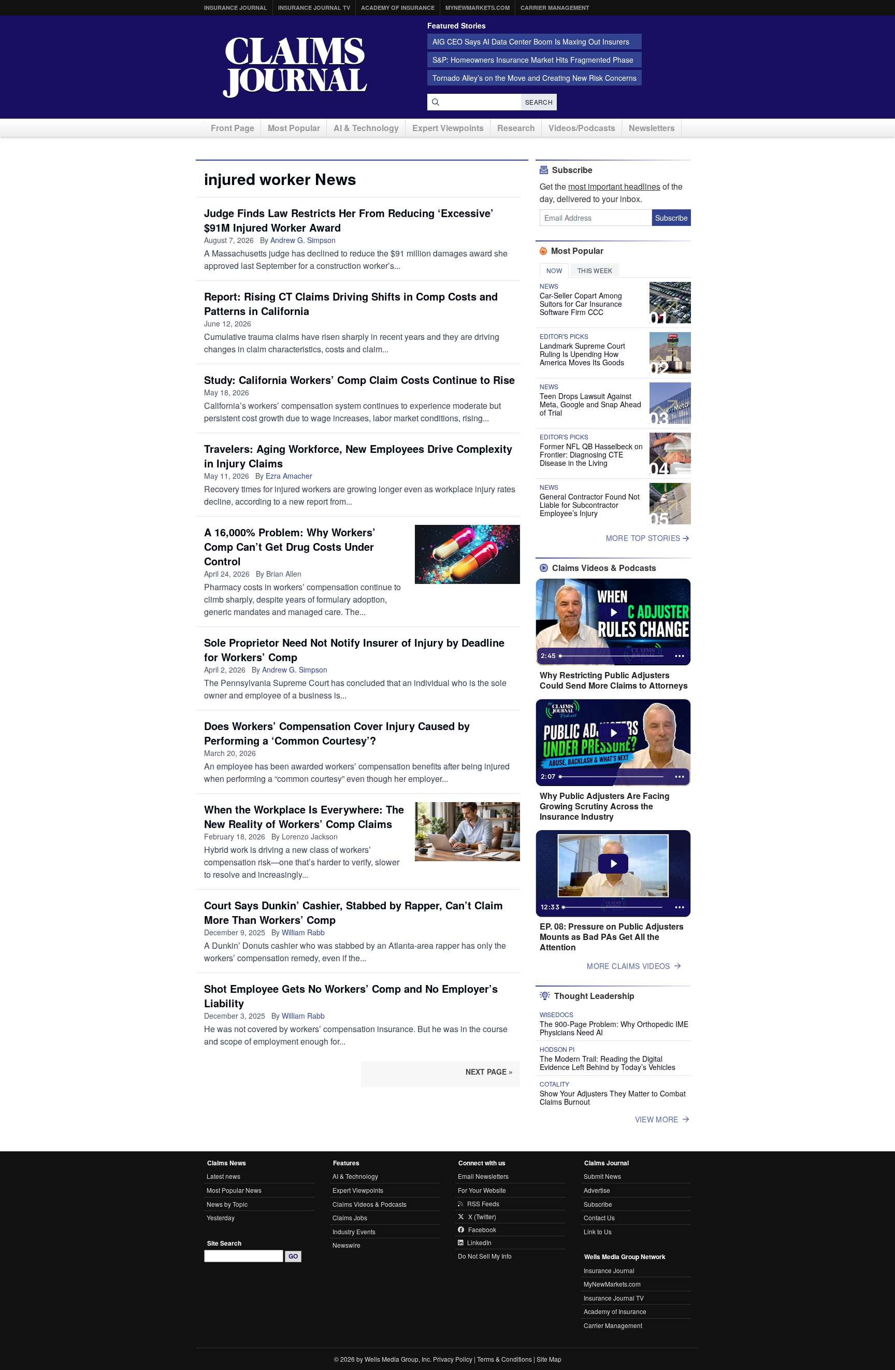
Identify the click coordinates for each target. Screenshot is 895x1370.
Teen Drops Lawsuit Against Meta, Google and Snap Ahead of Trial (590, 404)
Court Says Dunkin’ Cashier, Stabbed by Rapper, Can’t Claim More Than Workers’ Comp (353, 912)
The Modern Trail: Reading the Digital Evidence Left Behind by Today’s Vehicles (607, 1062)
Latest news (223, 1176)
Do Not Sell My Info (485, 1255)
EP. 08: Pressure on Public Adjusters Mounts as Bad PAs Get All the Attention (612, 936)
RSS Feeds (483, 1203)
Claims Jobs (350, 1217)
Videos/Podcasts (581, 128)
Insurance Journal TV (314, 7)
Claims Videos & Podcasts (370, 1204)
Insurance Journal (235, 7)
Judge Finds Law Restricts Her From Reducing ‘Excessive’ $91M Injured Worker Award (349, 220)
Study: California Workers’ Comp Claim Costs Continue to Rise (359, 379)
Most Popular (294, 128)
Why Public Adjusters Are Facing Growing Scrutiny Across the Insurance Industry (605, 806)
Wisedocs (556, 1014)
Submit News (602, 1176)
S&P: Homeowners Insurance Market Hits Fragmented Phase (532, 59)
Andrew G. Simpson (303, 240)
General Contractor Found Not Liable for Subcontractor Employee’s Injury (590, 504)
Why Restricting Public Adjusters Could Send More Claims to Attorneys (614, 680)
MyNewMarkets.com (477, 7)
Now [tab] (554, 270)
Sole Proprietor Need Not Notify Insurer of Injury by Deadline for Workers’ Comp (354, 649)
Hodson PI (557, 1049)
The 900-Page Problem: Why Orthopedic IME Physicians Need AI (614, 1028)
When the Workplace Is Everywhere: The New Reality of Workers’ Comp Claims (304, 816)
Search (539, 101)
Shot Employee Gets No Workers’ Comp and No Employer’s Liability (351, 995)
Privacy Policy (452, 1358)
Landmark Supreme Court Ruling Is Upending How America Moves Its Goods (582, 353)
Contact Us (599, 1217)
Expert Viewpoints (448, 128)
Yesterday (221, 1217)
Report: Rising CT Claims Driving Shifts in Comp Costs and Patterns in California (351, 303)
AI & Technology (366, 128)
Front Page (232, 128)
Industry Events (354, 1231)
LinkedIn (479, 1242)
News (549, 286)
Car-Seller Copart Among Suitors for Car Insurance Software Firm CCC (581, 303)
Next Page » (489, 1071)
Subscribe (671, 217)
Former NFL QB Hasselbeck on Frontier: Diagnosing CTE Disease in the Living (591, 454)
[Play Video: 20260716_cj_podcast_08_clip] (613, 733)
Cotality (554, 1084)
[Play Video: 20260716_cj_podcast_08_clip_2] (613, 612)
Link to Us (598, 1231)
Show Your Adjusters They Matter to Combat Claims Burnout (613, 1097)
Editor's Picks (564, 336)
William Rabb (303, 932)
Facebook (482, 1229)
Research (516, 128)
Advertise (597, 1190)
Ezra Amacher (289, 475)
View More (657, 1119)
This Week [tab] (595, 270)
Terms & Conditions (504, 1358)
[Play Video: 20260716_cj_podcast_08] (613, 864)
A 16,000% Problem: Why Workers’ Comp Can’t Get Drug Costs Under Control (290, 546)
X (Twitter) (482, 1216)
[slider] (612, 656)
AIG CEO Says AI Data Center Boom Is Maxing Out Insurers (530, 41)
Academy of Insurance (398, 7)
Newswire (346, 1244)
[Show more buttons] (679, 656)
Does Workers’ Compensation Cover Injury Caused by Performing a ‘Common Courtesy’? (337, 733)
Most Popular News (234, 1190)
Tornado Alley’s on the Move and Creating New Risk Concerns (534, 78)
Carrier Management (555, 7)
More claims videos (628, 966)
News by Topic (227, 1204)
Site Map (549, 1358)
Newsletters (652, 128)
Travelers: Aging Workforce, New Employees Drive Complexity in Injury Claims (358, 455)
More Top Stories (644, 538)
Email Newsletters (483, 1176)
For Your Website (482, 1190)
